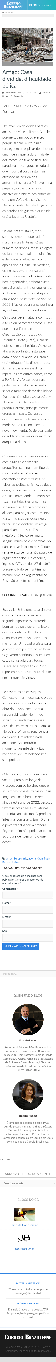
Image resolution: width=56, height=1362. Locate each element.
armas (9, 858)
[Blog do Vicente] (41, 5)
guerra (32, 858)
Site (4, 931)
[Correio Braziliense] (14, 5)
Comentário (10, 888)
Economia (18, 97)
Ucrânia (15, 862)
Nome (6, 903)
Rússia (5, 862)
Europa (18, 858)
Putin (47, 858)
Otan (40, 858)
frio (25, 858)
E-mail (6, 917)
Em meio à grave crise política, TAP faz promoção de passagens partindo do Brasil (28, 1313)
